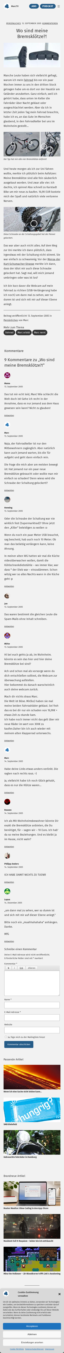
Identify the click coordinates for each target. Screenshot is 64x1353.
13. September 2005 (13, 386)
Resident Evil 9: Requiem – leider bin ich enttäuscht (28, 1241)
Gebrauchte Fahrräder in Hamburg (20, 1157)
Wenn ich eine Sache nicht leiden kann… (23, 1091)
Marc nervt (40, 332)
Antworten (9, 415)
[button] (59, 1294)
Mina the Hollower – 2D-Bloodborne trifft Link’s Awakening (32, 1273)
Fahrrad (28, 80)
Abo (34, 6)
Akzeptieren (32, 1326)
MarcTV (14, 6)
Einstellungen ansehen (32, 1342)
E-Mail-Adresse (12, 1012)
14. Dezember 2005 (13, 903)
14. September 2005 (13, 761)
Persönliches (13, 23)
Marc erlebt (24, 332)
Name (7, 999)
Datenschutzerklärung (34, 1349)
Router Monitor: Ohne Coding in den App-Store (26, 1208)
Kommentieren (50, 23)
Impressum (49, 1349)
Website (8, 1024)
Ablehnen (32, 1334)
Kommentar (10, 963)
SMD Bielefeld (10, 1124)
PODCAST (47, 6)
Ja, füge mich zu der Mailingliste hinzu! (26, 1037)
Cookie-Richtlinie (17, 1349)
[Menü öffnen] (58, 6)
